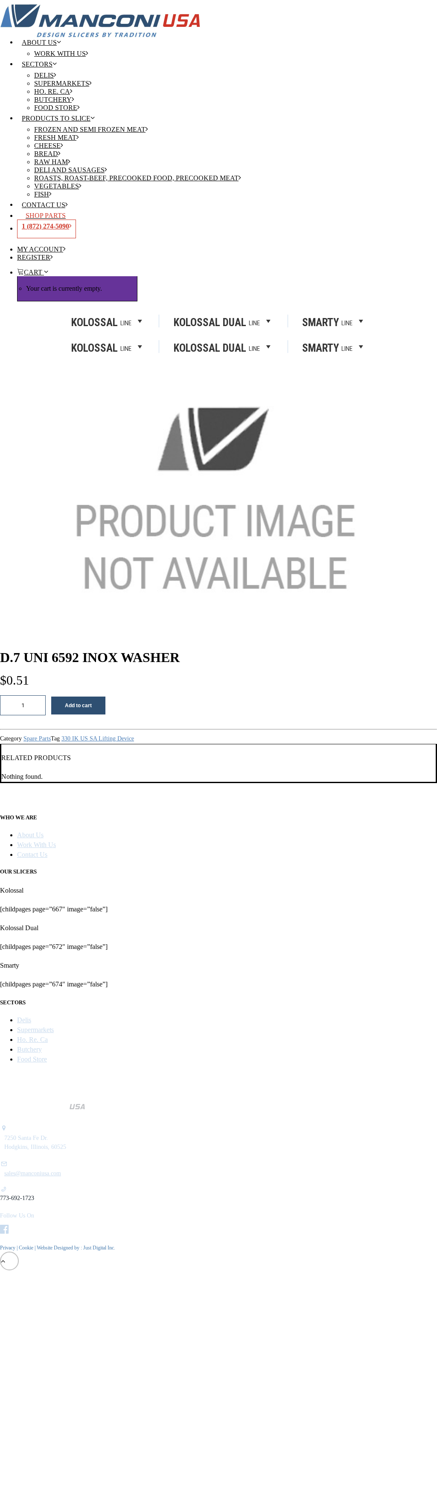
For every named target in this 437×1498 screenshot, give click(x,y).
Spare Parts (37, 738)
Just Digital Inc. (99, 1248)
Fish (41, 194)
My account (40, 249)
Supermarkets (61, 83)
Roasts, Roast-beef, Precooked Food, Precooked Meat (136, 178)
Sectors (37, 64)
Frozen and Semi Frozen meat (90, 129)
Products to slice (56, 118)
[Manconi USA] (218, 14)
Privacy (7, 1248)
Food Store (55, 107)
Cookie (27, 1248)
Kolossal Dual (217, 347)
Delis (44, 75)
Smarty (327, 347)
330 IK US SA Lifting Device (97, 738)
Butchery (53, 99)
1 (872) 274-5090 (45, 226)
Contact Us (43, 204)
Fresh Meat (55, 137)
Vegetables (56, 186)
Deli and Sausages (69, 170)
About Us (39, 42)
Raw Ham (51, 161)
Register (33, 257)
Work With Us (60, 53)
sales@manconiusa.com (32, 1173)
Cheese (47, 145)
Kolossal (101, 347)
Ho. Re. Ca (52, 91)
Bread (46, 153)
